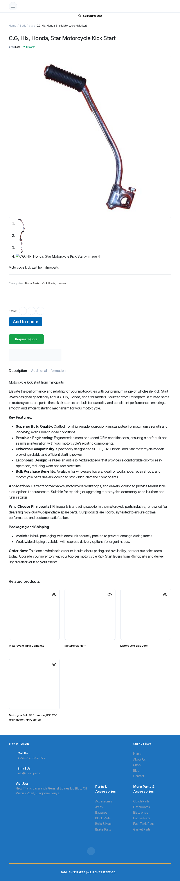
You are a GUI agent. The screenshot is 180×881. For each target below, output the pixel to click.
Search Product (92, 15)
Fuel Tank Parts (143, 823)
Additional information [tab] (48, 370)
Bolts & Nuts (103, 823)
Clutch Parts (141, 801)
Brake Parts (103, 829)
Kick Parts (48, 283)
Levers (62, 283)
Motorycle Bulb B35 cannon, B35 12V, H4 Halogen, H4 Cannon (33, 717)
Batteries (101, 812)
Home (12, 25)
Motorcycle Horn (75, 645)
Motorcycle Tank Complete (26, 645)
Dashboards (141, 807)
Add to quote (25, 321)
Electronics (140, 812)
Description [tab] (18, 370)
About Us (139, 759)
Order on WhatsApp (27, 296)
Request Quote (26, 339)
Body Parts (26, 25)
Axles (99, 807)
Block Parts (103, 818)
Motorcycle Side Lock (134, 645)
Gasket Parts (141, 829)
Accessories (103, 801)
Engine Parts (141, 818)
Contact (138, 776)
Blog (136, 770)
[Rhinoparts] (94, 6)
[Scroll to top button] (173, 861)
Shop (136, 765)
